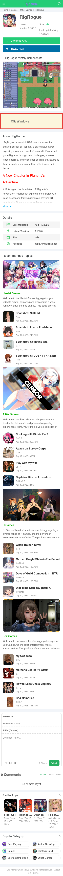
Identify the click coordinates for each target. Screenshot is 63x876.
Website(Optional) (11, 723)
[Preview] (15, 763)
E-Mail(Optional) (10, 730)
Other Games (26, 9)
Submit (54, 763)
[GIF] (11, 763)
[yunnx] (31, 3)
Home (5, 9)
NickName (8, 716)
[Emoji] (6, 763)
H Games (8, 525)
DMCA (35, 873)
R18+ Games (11, 414)
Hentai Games (11, 293)
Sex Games (10, 636)
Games (14, 9)
